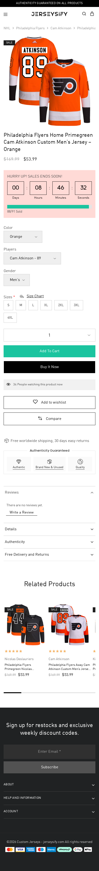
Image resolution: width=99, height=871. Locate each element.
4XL (10, 317)
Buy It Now (49, 367)
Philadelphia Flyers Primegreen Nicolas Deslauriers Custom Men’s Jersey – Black (22, 667)
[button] (49, 419)
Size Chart (35, 296)
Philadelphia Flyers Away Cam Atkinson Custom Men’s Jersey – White (69, 667)
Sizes (8, 297)
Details (11, 529)
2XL (61, 305)
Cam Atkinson (60, 28)
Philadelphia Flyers (30, 28)
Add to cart (49, 351)
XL (46, 305)
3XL (76, 305)
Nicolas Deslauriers (19, 659)
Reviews (12, 493)
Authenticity (15, 542)
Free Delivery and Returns (27, 555)
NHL (7, 28)
